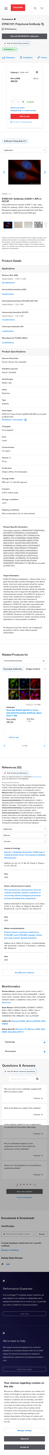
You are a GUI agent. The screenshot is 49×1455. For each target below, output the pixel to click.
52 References (10, 29)
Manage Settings (24, 1430)
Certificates (28, 57)
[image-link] (24, 172)
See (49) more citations (24, 972)
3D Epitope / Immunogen (12, 419)
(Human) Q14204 (18, 1021)
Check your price (17, 108)
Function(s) (10, 1042)
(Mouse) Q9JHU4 (33, 1021)
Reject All (25, 1439)
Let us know (37, 777)
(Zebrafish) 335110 (15, 1032)
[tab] (24, 1042)
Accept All (24, 1447)
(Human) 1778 (21, 1029)
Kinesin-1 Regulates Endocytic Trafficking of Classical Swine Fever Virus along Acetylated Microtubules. (24, 855)
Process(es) (10, 1051)
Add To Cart (24, 116)
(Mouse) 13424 (34, 1029)
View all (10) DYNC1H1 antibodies (24, 36)
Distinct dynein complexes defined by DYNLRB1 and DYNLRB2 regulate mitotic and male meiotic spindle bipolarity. (23, 935)
